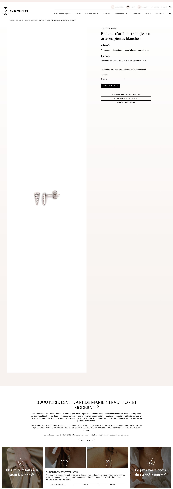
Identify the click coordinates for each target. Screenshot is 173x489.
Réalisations (155, 7)
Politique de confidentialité (58, 479)
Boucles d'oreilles (91, 14)
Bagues (78, 14)
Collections (159, 14)
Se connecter (119, 7)
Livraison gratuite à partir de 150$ (126, 94)
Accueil (11, 20)
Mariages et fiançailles (62, 14)
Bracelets (106, 14)
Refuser (112, 484)
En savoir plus (86, 440)
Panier (131, 7)
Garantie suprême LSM (126, 102)
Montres (148, 14)
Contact (164, 7)
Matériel (105, 75)
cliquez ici (127, 50)
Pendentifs (137, 14)
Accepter (85, 484)
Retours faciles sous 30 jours (126, 98)
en (170, 7)
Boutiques (145, 7)
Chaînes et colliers (121, 14)
